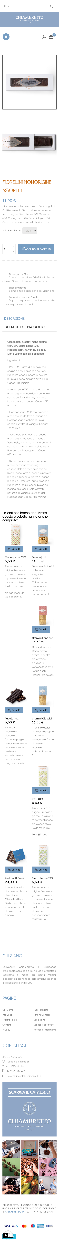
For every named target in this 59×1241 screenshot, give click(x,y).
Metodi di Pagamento (45, 1029)
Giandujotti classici (39, 557)
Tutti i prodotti (40, 1009)
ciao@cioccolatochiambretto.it (24, 1076)
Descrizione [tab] (14, 318)
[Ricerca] (51, 6)
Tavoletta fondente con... (14, 718)
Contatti (6, 1024)
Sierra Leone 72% (42, 878)
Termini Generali (41, 1014)
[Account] (44, 37)
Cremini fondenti (42, 637)
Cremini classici (42, 718)
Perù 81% (37, 798)
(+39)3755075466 (16, 1071)
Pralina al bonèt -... (15, 878)
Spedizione (39, 1019)
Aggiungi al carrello (38, 249)
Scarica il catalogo (43, 1024)
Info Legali (7, 1014)
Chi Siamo (7, 1009)
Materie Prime (9, 1019)
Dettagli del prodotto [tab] (25, 327)
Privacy (6, 1029)
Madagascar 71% (15, 557)
